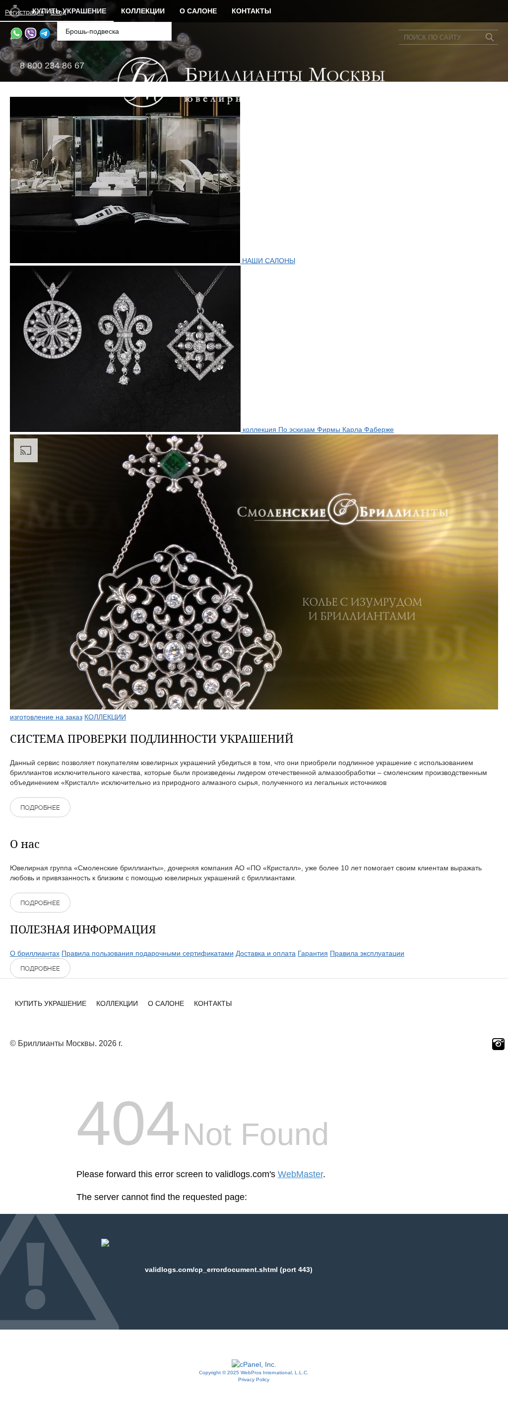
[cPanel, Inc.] (254, 1364)
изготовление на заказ (46, 717)
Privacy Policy (253, 1379)
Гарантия (313, 953)
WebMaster (300, 1174)
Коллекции (143, 11)
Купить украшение (50, 1003)
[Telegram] (45, 37)
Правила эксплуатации (367, 953)
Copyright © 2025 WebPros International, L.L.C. (254, 1372)
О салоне (198, 11)
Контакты (251, 11)
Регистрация (24, 12)
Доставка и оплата (266, 953)
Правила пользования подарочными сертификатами (148, 953)
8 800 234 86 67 (52, 66)
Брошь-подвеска (92, 31)
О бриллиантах (35, 953)
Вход (58, 12)
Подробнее (40, 807)
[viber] (30, 37)
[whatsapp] (16, 37)
